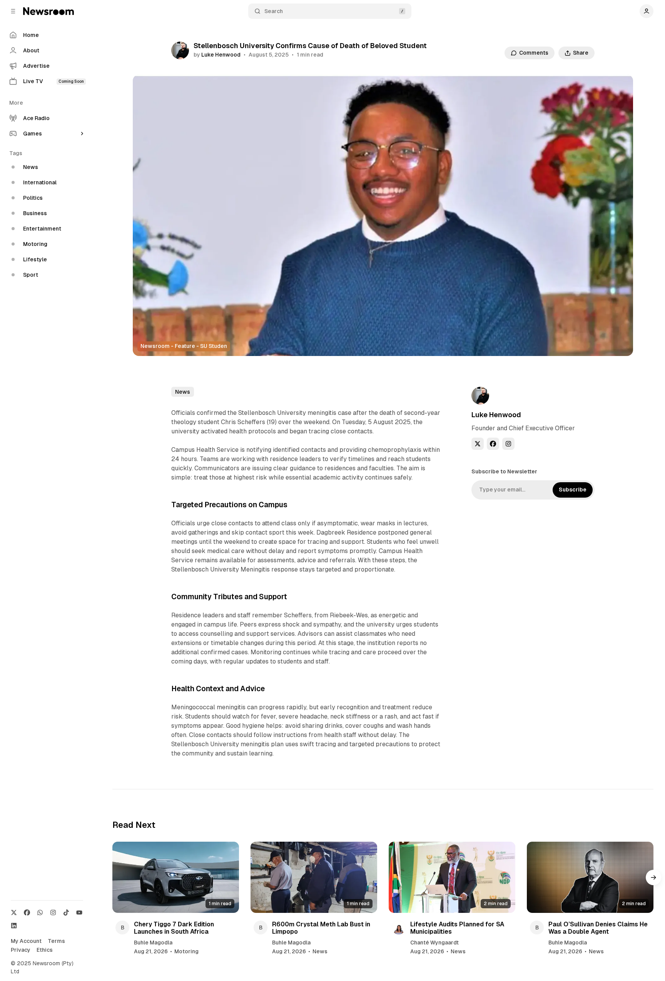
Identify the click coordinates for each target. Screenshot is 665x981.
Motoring (186, 951)
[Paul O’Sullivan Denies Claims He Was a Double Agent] (590, 877)
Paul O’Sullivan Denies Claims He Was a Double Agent (598, 928)
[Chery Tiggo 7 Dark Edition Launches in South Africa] (175, 877)
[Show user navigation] (646, 11)
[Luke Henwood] (180, 50)
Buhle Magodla (153, 942)
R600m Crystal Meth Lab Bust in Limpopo (321, 928)
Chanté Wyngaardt (434, 942)
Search (273, 11)
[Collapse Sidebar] (13, 11)
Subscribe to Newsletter (504, 471)
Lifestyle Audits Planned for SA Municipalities (457, 928)
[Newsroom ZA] (48, 11)
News (182, 392)
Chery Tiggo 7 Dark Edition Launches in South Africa (174, 928)
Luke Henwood (221, 55)
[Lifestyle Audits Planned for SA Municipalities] (452, 877)
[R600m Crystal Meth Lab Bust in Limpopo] (314, 877)
